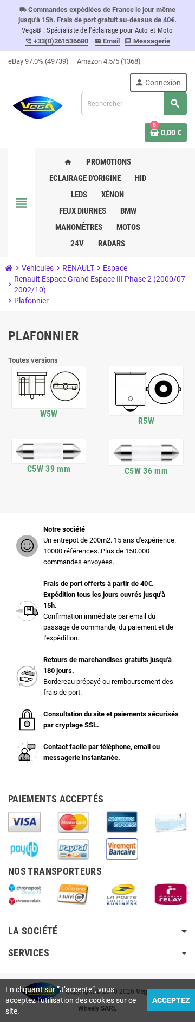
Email (107, 41)
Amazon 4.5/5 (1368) (109, 61)
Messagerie (147, 41)
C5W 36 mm (146, 471)
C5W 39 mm (48, 469)
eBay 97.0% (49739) (38, 61)
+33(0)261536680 (56, 41)
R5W (146, 421)
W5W (49, 414)
